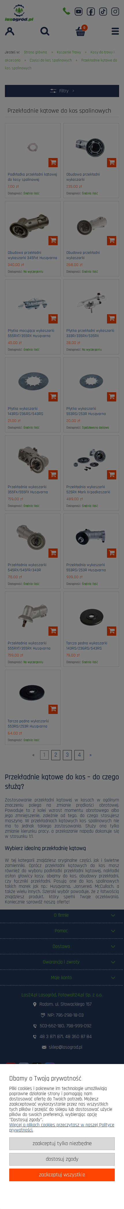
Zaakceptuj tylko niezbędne (62, 1143)
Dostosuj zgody (62, 1159)
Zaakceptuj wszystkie (62, 1174)
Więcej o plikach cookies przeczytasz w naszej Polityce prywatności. (61, 1127)
